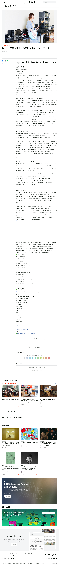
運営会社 (9, 563)
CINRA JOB (56, 5)
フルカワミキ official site (22, 329)
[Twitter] (6, 6)
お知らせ (24, 563)
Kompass (12, 558)
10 (48, 357)
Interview (33, 5)
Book (27, 553)
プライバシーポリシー (36, 563)
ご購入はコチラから (20, 325)
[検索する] (44, 2)
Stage (24, 553)
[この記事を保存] (2, 64)
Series (42, 5)
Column (38, 5)
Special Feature (48, 5)
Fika (8, 558)
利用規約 (43, 563)
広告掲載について (19, 563)
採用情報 (13, 563)
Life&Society (31, 553)
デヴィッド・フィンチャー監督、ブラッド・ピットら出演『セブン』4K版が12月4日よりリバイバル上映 (48, 444)
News (23, 5)
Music (8, 553)
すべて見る (54, 383)
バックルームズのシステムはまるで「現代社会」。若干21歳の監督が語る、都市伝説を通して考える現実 (10, 444)
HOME (3, 376)
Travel (12, 555)
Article (6, 376)
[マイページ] (4, 2)
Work (8, 555)
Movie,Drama (19, 553)
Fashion (15, 555)
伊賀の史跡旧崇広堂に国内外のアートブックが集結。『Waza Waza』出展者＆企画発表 (10, 468)
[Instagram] (8, 6)
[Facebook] (10, 6)
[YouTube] (13, 6)
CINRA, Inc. (51, 554)
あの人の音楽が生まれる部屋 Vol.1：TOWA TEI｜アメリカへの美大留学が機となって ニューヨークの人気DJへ (29, 401)
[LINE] (16, 6)
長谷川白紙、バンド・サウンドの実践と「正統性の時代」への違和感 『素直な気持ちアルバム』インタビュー (29, 468)
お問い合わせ (30, 563)
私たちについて (4, 563)
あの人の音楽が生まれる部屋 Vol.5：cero (10, 399)
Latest (19, 5)
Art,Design (13, 553)
